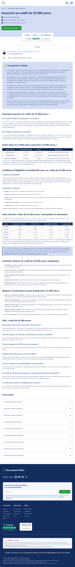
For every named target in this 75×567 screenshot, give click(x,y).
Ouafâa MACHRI (16, 51)
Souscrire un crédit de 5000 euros (13, 422)
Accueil (3, 8)
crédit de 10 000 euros (10, 121)
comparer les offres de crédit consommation (37, 218)
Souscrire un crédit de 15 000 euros (14, 435)
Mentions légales (28, 509)
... (6, 8)
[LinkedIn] (16, 477)
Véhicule (50, 155)
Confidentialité (27, 511)
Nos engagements (7, 513)
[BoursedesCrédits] (13, 470)
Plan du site (26, 515)
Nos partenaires (17, 511)
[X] (26, 477)
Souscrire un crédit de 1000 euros (13, 408)
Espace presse (17, 513)
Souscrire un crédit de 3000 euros (13, 415)
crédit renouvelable (58, 162)
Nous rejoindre (6, 515)
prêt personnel (8, 160)
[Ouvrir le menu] (71, 3)
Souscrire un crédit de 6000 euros (13, 428)
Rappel (4, 518)
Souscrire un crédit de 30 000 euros (14, 448)
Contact (15, 515)
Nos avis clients (17, 509)
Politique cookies (28, 513)
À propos (5, 509)
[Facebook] (23, 477)
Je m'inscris (63, 491)
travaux (55, 155)
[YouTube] (19, 477)
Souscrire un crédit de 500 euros (13, 402)
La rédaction (5, 511)
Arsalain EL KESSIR (33, 51)
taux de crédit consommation (61, 135)
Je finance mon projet (10, 28)
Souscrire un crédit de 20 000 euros (14, 442)
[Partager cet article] (4, 58)
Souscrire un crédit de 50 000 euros (14, 455)
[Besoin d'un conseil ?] (67, 3)
